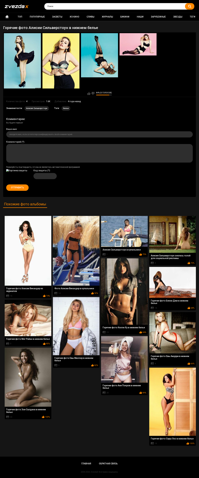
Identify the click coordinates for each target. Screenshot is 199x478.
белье (66, 108)
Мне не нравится (93, 93)
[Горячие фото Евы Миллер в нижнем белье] (76, 326)
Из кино (74, 16)
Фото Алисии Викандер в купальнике (74, 288)
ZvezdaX (94, 472)
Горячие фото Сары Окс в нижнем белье (172, 438)
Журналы (107, 16)
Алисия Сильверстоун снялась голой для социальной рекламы (170, 256)
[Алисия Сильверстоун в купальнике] (124, 231)
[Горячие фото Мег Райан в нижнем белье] (28, 318)
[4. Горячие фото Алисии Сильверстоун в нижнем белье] (138, 44)
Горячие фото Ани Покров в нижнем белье (122, 386)
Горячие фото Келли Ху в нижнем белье (124, 327)
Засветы (57, 16)
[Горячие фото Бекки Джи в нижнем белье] (172, 282)
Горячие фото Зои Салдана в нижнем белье (26, 410)
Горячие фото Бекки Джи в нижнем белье (169, 302)
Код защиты (40, 170)
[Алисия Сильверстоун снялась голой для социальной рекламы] (172, 234)
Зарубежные (158, 16)
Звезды (177, 16)
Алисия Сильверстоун (36, 108)
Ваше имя (11, 129)
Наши (140, 16)
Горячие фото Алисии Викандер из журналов (24, 289)
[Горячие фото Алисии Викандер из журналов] (28, 251)
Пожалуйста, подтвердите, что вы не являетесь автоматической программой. (43, 167)
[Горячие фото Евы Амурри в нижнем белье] (172, 333)
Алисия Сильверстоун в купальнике (122, 249)
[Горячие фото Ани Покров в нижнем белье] (124, 359)
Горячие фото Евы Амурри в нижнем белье (170, 357)
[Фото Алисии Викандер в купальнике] (76, 251)
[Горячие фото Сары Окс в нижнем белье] (172, 402)
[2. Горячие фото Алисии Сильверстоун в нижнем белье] (60, 61)
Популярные (37, 16)
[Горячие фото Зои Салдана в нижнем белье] (28, 377)
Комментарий (13, 142)
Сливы (90, 16)
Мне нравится (88, 93)
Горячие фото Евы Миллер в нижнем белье (73, 359)
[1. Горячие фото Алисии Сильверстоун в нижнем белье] (22, 61)
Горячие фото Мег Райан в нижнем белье (28, 339)
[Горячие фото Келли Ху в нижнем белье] (124, 291)
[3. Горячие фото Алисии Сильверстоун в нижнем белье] (99, 55)
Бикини (124, 16)
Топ (20, 16)
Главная (7, 17)
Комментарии (15, 119)
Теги (192, 16)
